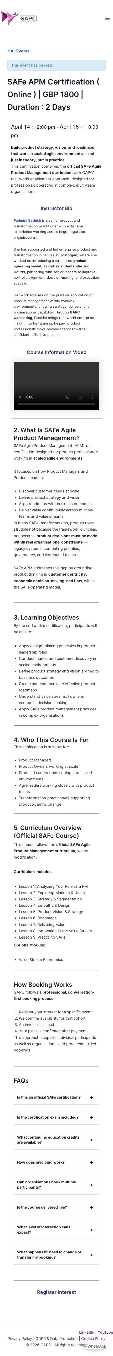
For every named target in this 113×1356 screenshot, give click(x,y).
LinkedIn (86, 1332)
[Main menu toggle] (107, 18)
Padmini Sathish (27, 220)
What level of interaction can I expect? (43, 1229)
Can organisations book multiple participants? (46, 1184)
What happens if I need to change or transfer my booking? (49, 1254)
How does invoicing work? (41, 1162)
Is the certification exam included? (48, 1117)
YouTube (105, 1332)
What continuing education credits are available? (48, 1140)
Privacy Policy (20, 1338)
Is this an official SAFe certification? (49, 1097)
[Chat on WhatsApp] (94, 1346)
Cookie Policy (93, 1338)
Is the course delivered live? (42, 1207)
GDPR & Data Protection (56, 1338)
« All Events (18, 50)
